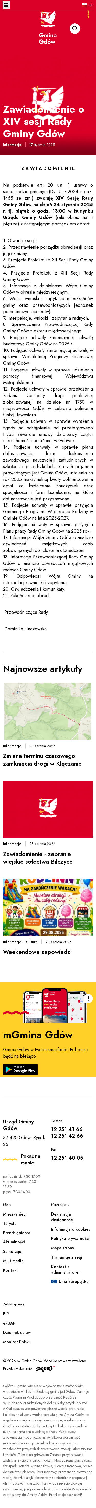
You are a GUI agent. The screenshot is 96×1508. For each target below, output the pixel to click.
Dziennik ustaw (17, 1332)
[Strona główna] (48, 34)
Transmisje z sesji (66, 1257)
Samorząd (12, 1251)
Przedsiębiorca (16, 1233)
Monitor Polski (16, 1342)
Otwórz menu (6, 5)
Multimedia (13, 1261)
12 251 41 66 (67, 1129)
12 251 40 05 (67, 1158)
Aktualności (14, 1242)
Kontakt (10, 1270)
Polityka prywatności (70, 1238)
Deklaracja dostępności (62, 1217)
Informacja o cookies (70, 1229)
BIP (91, 5)
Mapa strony (62, 1248)
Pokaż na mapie (30, 1159)
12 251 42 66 (67, 1136)
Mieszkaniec (14, 1214)
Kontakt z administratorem (66, 1269)
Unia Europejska (74, 1281)
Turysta (10, 1223)
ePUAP (9, 1323)
